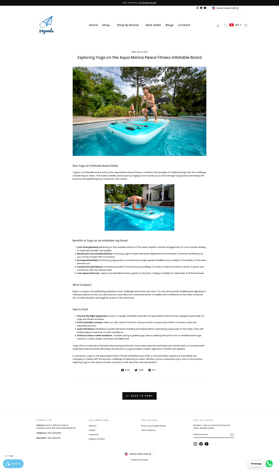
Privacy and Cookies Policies (153, 426)
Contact (184, 25)
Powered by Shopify (139, 459)
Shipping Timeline (96, 439)
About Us (92, 426)
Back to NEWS (141, 395)
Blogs (170, 25)
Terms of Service (148, 430)
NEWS (134, 52)
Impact (92, 430)
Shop (106, 25)
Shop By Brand (128, 25)
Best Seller (153, 25)
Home (93, 25)
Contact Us (94, 434)
